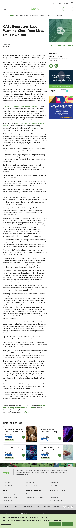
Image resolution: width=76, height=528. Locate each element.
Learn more (57, 520)
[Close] (73, 517)
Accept (55, 524)
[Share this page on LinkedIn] (51, 66)
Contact (65, 3)
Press (37, 507)
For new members (31, 485)
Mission (16, 507)
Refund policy (66, 514)
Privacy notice (53, 514)
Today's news (54, 494)
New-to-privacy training (10, 497)
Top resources (54, 497)
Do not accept (67, 524)
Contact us (6, 507)
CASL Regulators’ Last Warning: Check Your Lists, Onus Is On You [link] (39, 15)
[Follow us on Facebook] (68, 506)
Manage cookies (6, 524)
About (60, 3)
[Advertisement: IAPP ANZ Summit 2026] (61, 107)
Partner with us (27, 507)
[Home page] (6, 472)
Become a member (32, 482)
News (12, 15)
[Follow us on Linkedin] (64, 506)
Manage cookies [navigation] (41, 514)
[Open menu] (5, 9)
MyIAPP (54, 3)
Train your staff (7, 500)
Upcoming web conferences (34, 497)
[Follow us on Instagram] (72, 506)
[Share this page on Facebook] (56, 66)
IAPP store (47, 507)
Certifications (7, 482)
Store (68, 9)
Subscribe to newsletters (57, 500)
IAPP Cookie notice (26, 514)
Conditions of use (11, 514)
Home (5, 15)
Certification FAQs (8, 485)
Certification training (9, 494)
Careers (56, 507)
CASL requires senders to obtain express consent (21, 107)
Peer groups (53, 485)
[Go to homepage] (35, 8)
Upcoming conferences (33, 494)
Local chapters (54, 482)
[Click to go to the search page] (72, 3)
